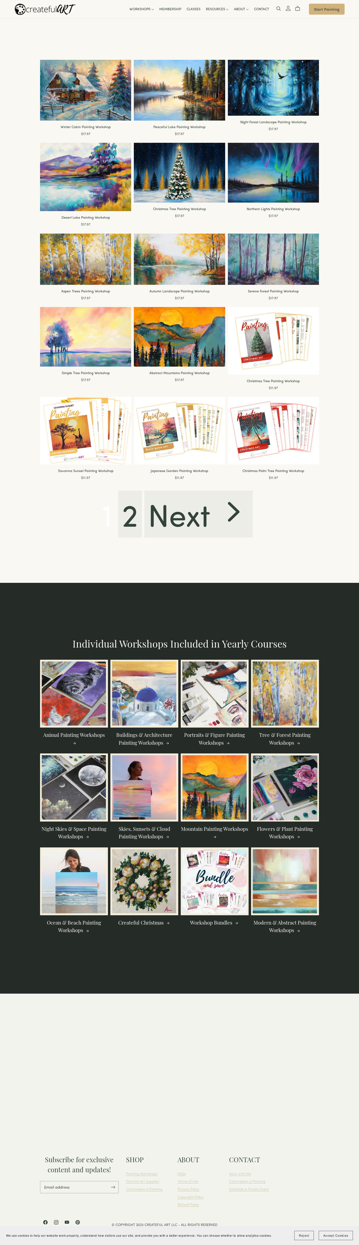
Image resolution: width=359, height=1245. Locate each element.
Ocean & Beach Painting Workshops (74, 927)
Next (183, 514)
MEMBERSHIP (170, 9)
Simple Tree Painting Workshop (86, 372)
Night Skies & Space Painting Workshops (74, 833)
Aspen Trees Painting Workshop (85, 291)
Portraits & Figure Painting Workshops (214, 739)
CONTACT (261, 9)
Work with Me (240, 1173)
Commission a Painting (144, 1188)
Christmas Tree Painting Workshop (179, 208)
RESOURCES (216, 9)
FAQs (182, 1173)
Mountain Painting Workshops (214, 829)
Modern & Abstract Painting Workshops (284, 927)
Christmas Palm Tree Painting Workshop (273, 470)
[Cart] (299, 8)
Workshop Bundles (211, 923)
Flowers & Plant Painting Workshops (285, 833)
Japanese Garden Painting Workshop (179, 470)
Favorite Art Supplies (142, 1181)
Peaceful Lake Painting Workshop (179, 126)
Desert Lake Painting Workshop (86, 217)
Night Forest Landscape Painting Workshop (273, 122)
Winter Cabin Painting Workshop (86, 126)
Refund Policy (188, 1204)
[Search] (278, 8)
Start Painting (326, 9)
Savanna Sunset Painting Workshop (85, 470)
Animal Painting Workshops (74, 735)
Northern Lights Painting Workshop (273, 208)
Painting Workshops (141, 1173)
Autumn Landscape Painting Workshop (179, 291)
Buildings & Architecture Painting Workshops (144, 739)
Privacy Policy (188, 1188)
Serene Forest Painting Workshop (273, 291)
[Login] (288, 7)
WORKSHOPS (140, 9)
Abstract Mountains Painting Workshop (179, 372)
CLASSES (194, 9)
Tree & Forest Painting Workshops (285, 739)
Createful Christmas (141, 923)
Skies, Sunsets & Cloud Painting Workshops (144, 833)
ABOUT (240, 9)
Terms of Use (188, 1181)
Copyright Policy (190, 1196)
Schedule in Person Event (249, 1188)
